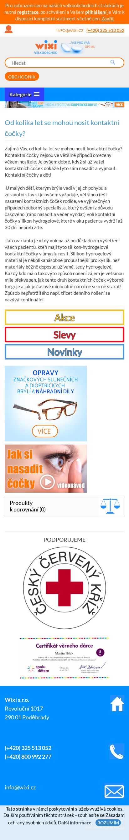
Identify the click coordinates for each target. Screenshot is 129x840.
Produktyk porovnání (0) (28, 506)
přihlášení (95, 12)
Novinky (64, 351)
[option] (64, 104)
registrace (28, 12)
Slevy (64, 334)
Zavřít (107, 18)
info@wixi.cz (69, 30)
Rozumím (108, 822)
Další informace (74, 822)
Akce (64, 317)
